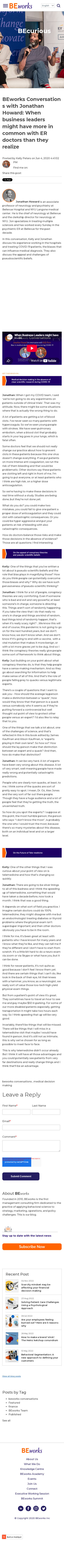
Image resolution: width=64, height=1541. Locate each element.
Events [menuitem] (32, 1478)
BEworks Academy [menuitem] (32, 1474)
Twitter (35, 168)
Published (15, 1414)
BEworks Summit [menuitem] (32, 1498)
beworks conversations (17, 1081)
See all (6, 1420)
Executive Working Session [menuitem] (32, 1493)
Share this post (11, 173)
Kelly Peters (23, 158)
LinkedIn (30, 168)
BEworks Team (18, 1410)
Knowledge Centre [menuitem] (32, 1469)
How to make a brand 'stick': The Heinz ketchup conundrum (39, 1339)
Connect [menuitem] (32, 1488)
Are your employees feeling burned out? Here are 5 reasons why (39, 1322)
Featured (14, 1402)
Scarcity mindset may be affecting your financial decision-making (35, 1287)
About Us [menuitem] (32, 1459)
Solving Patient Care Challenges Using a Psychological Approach (40, 1305)
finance (13, 1406)
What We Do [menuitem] (32, 1464)
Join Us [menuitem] (32, 1483)
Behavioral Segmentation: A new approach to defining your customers (39, 1357)
